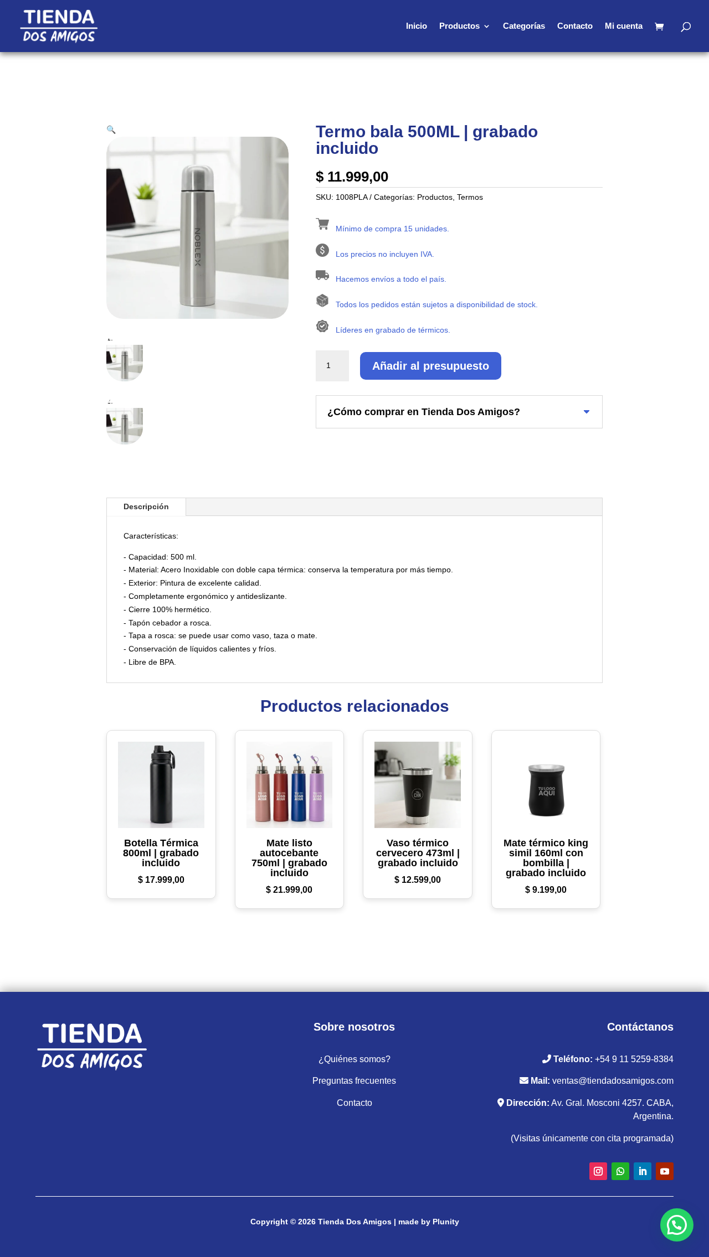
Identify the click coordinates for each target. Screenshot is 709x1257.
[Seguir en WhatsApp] (620, 1171)
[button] (111, 129)
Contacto (575, 26)
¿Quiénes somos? (354, 1059)
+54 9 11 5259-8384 (634, 1059)
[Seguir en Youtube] (665, 1171)
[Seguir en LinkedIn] (642, 1171)
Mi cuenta (624, 26)
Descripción (146, 506)
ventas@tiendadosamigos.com (613, 1080)
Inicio (416, 26)
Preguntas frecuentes (354, 1080)
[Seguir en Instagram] (598, 1171)
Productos (459, 26)
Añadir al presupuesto (430, 366)
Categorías (524, 26)
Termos (470, 197)
